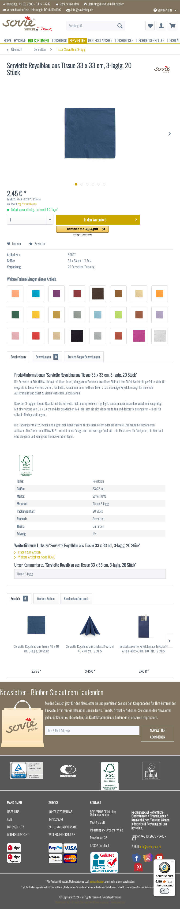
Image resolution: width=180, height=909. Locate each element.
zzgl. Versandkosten (27, 204)
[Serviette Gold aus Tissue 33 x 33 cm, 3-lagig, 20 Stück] (56, 315)
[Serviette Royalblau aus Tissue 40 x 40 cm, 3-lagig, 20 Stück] (36, 625)
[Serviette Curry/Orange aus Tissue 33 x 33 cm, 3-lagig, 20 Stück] (159, 293)
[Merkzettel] (150, 25)
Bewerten (39, 243)
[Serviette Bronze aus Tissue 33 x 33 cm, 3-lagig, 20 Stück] (118, 293)
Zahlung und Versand (63, 826)
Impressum (56, 819)
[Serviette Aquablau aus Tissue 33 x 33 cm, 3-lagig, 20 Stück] (36, 293)
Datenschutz (15, 826)
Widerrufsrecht (18, 834)
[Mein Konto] (161, 25)
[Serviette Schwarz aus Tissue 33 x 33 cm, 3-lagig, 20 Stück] (77, 336)
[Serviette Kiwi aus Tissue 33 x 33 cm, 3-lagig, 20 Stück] (118, 315)
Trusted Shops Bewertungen (84, 356)
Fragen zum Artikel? (29, 552)
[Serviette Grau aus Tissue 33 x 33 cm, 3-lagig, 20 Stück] (77, 315)
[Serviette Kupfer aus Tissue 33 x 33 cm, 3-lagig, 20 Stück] (139, 315)
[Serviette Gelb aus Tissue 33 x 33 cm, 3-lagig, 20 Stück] (36, 315)
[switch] (164, 891)
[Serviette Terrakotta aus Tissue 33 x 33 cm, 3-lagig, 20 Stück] (118, 336)
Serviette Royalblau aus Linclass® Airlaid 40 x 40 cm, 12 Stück (90, 648)
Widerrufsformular (62, 834)
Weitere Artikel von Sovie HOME (36, 556)
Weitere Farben (46, 598)
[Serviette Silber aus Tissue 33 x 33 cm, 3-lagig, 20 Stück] (98, 336)
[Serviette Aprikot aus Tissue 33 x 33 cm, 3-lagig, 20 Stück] (15, 293)
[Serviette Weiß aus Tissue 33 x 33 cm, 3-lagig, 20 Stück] (159, 336)
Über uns (13, 811)
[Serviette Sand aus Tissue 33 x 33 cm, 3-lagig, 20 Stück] (56, 336)
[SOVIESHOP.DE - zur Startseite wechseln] (27, 25)
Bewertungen (46, 356)
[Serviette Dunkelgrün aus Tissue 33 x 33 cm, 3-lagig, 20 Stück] (15, 315)
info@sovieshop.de (82, 10)
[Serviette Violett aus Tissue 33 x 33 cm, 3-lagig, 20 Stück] (139, 336)
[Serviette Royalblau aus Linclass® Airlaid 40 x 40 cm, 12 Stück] (90, 625)
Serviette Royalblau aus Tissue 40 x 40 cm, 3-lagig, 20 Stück (36, 648)
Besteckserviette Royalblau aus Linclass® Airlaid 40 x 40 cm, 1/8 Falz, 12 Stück (144, 648)
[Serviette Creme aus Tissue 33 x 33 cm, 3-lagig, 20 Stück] (139, 293)
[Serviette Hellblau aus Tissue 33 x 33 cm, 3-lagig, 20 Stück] (98, 315)
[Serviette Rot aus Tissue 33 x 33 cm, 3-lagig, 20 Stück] (36, 336)
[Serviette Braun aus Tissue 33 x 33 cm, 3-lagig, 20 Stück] (98, 293)
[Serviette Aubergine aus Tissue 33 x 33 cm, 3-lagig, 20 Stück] (56, 293)
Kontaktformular (60, 811)
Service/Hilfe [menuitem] (165, 10)
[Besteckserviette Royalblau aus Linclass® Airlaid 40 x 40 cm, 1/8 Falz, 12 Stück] (143, 625)
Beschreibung (18, 356)
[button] (82, 231)
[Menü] (172, 862)
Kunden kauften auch (76, 598)
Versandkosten (97, 881)
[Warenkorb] (172, 25)
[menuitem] (96, 23)
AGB (9, 819)
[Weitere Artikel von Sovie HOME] (162, 70)
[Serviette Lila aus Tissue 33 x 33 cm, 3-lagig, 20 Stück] (159, 315)
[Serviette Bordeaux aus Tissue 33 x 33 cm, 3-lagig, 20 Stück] (77, 293)
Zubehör (18, 598)
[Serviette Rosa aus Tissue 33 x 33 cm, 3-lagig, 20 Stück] (15, 336)
